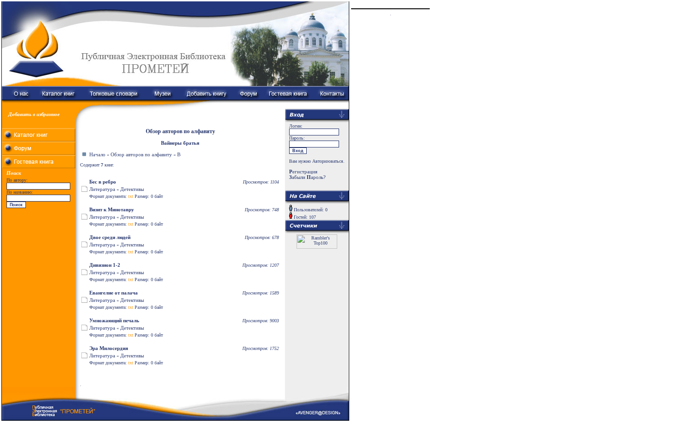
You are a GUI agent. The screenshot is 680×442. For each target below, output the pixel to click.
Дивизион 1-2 (104, 265)
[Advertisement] (39, 268)
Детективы (132, 189)
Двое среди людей (109, 237)
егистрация (303, 171)
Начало (97, 154)
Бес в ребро (102, 181)
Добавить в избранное (34, 114)
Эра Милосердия (108, 348)
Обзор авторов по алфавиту (141, 154)
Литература (102, 189)
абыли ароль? (307, 177)
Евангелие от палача (113, 292)
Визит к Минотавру (111, 209)
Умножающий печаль (114, 320)
